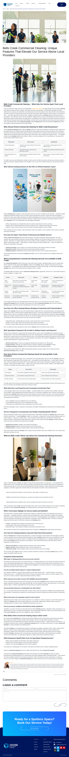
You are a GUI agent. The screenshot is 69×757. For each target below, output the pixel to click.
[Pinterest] (64, 747)
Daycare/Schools (46, 744)
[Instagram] (55, 750)
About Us (27, 3)
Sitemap (35, 749)
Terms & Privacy (63, 755)
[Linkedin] (3, 671)
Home (16, 3)
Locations (33, 3)
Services (21, 3)
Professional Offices (46, 746)
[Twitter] (58, 747)
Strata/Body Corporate (47, 749)
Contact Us (17, 5)
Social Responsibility (41, 3)
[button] (60, 705)
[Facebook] (55, 747)
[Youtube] (61, 747)
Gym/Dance (45, 751)
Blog (49, 3)
